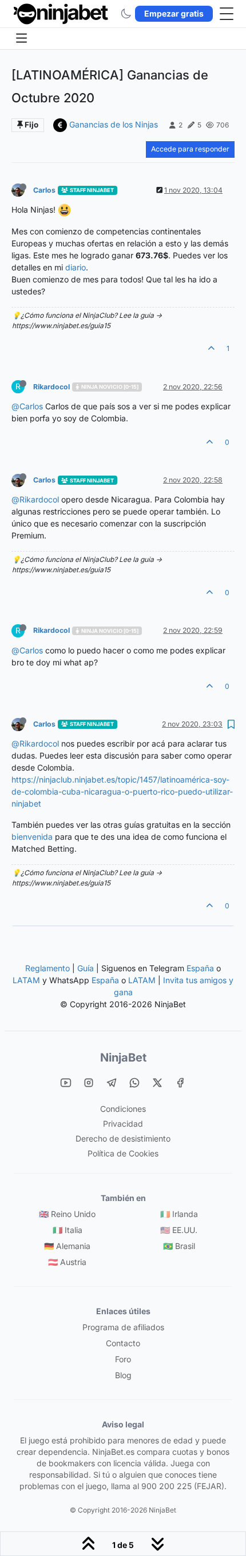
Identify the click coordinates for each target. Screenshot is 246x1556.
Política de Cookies (123, 1153)
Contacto (123, 1343)
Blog (123, 1375)
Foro (123, 1359)
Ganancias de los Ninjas (113, 124)
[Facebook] (180, 1082)
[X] (157, 1082)
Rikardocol (51, 386)
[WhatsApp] (134, 1082)
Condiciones (123, 1109)
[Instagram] (88, 1082)
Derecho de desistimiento (123, 1138)
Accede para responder (190, 149)
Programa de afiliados (123, 1327)
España (200, 968)
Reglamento (47, 968)
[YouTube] (65, 1082)
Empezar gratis (174, 13)
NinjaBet (123, 1057)
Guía (85, 968)
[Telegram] (111, 1082)
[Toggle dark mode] (126, 14)
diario (75, 267)
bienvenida (32, 836)
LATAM (26, 980)
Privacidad (123, 1123)
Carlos (44, 190)
